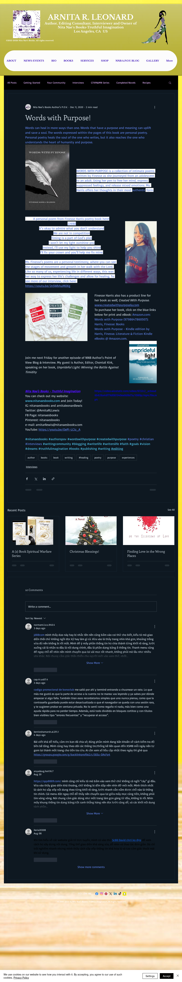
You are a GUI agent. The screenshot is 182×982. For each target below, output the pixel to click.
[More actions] (154, 107)
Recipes (147, 82)
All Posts (12, 82)
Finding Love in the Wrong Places (146, 553)
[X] (111, 612)
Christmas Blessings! (84, 551)
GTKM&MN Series (100, 82)
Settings (150, 976)
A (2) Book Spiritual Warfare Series (32, 553)
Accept (166, 976)
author (31, 457)
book (56, 457)
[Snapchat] (124, 612)
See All (171, 509)
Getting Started (32, 82)
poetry (97, 457)
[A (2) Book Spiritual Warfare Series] (33, 530)
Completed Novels (125, 82)
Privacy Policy (21, 977)
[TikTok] (120, 612)
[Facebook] (97, 612)
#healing (83, 457)
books (44, 457)
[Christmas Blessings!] (91, 530)
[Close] (178, 976)
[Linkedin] (115, 612)
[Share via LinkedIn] (44, 478)
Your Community (56, 82)
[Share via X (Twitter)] (35, 478)
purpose (111, 457)
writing (69, 457)
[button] (170, 82)
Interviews (78, 82)
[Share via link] (53, 478)
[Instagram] (101, 612)
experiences (128, 457)
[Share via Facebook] (27, 478)
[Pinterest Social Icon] (106, 612)
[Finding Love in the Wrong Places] (148, 530)
